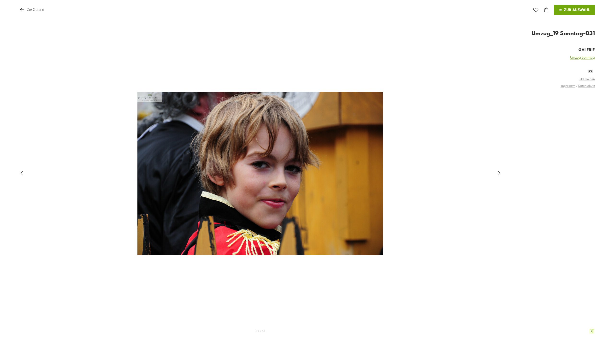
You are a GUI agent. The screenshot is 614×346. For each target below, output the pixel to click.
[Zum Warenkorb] (546, 10)
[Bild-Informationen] (592, 331)
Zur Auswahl (576, 10)
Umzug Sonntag (582, 57)
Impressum (568, 86)
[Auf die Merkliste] (536, 10)
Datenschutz (586, 86)
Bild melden (587, 79)
